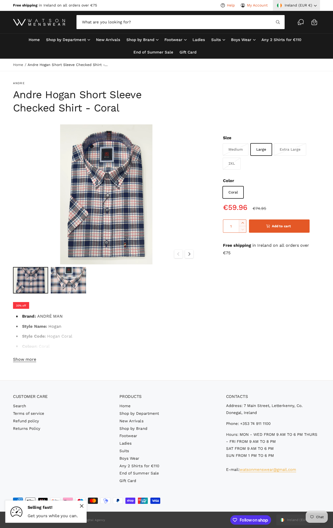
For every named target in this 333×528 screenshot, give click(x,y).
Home (18, 65)
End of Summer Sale (139, 473)
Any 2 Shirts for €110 (139, 466)
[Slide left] (178, 254)
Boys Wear (241, 39)
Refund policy (26, 421)
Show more (24, 359)
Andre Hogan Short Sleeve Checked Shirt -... (68, 65)
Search (19, 406)
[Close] (81, 506)
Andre (19, 83)
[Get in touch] (301, 22)
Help (231, 5)
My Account (257, 5)
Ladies (125, 443)
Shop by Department (66, 39)
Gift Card (127, 480)
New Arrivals (131, 421)
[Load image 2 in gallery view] (68, 280)
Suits (216, 39)
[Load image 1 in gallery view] (30, 280)
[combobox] (180, 22)
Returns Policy (26, 428)
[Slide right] (189, 254)
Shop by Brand (140, 39)
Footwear (173, 39)
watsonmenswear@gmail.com (268, 469)
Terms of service (28, 413)
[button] (314, 22)
